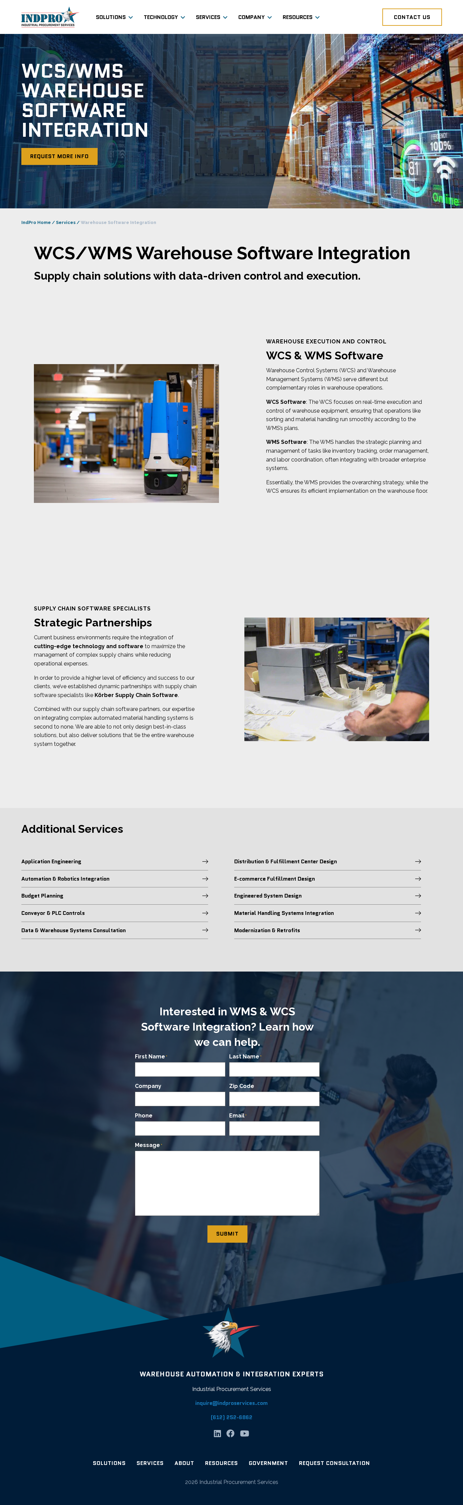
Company (251, 17)
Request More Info (59, 156)
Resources (298, 17)
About (184, 1463)
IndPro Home (36, 222)
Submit (227, 1234)
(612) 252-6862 (232, 1417)
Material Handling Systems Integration (284, 913)
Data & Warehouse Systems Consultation (73, 930)
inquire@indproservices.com (231, 1403)
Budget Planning (42, 896)
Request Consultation (334, 1463)
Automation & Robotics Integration (65, 879)
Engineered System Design (268, 896)
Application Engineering (51, 861)
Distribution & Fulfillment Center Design (285, 861)
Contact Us (412, 17)
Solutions (111, 17)
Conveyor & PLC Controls (53, 913)
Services (208, 17)
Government (268, 1463)
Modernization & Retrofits (267, 930)
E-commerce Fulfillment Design (274, 879)
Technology (161, 17)
